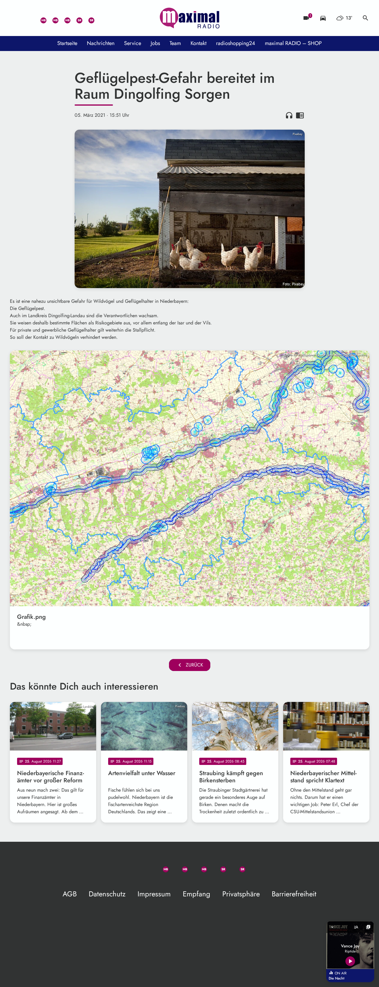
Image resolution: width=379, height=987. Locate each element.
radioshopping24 (235, 43)
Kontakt (198, 43)
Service (132, 43)
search (365, 18)
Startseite (67, 43)
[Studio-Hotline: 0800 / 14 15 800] (28, 18)
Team (175, 43)
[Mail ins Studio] (16, 18)
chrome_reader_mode (300, 115)
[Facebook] (52, 18)
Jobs (155, 43)
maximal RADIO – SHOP (293, 43)
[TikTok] (100, 18)
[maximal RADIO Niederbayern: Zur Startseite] (190, 18)
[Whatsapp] (40, 18)
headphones (289, 115)
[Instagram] (64, 18)
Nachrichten (100, 43)
